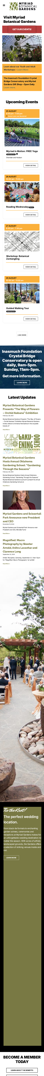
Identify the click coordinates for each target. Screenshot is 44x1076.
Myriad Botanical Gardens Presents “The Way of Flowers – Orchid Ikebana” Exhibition (21, 409)
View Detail (30, 165)
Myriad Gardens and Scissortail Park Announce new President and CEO (22, 517)
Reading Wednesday (17, 206)
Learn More (22, 69)
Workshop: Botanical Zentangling (17, 257)
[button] (4, 5)
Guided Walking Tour (17, 308)
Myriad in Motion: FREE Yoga (22, 151)
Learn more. (10, 87)
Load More (22, 335)
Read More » (6, 429)
